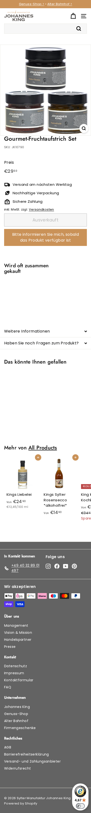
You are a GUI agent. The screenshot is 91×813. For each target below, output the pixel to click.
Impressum (14, 673)
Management (16, 625)
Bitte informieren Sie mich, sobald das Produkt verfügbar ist (45, 237)
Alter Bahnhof (16, 720)
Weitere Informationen (27, 331)
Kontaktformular (18, 680)
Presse (10, 646)
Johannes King (17, 706)
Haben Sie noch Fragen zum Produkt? (41, 343)
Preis (9, 162)
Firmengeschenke (20, 727)
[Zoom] (83, 128)
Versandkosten (41, 209)
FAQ (7, 687)
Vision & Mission (18, 632)
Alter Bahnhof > (59, 4)
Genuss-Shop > (31, 4)
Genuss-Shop (16, 713)
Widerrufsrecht (17, 768)
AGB (7, 747)
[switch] (80, 806)
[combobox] (45, 29)
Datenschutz (15, 666)
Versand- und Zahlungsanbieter (32, 761)
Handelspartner (17, 639)
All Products (42, 447)
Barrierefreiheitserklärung (26, 754)
